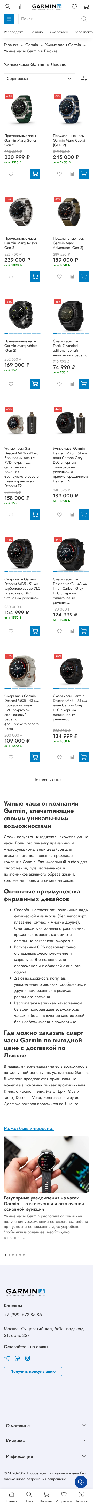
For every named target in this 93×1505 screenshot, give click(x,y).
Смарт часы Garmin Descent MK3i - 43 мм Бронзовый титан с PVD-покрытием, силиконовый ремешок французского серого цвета (21, 712)
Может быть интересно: (29, 1128)
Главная (11, 45)
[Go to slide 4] (22, 126)
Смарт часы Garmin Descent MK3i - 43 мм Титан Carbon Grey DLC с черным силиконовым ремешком (70, 591)
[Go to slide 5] (27, 126)
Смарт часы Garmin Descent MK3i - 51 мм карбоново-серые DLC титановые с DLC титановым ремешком (22, 588)
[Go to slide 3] (17, 126)
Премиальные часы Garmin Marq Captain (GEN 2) (70, 140)
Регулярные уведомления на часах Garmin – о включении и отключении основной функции (44, 1203)
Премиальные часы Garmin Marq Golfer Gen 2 (20, 140)
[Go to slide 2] (11, 126)
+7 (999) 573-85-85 (23, 1314)
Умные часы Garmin (63, 45)
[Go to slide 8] (87, 126)
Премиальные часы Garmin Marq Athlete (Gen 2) (20, 345)
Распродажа (14, 31)
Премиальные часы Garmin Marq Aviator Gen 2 (20, 243)
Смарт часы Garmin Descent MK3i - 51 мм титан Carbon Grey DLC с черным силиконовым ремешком (70, 707)
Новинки (37, 31)
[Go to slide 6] (32, 126)
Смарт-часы (59, 31)
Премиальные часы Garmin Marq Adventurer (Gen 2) (68, 243)
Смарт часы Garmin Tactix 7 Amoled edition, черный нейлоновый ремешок (71, 348)
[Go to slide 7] (38, 126)
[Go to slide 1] (7, 126)
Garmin (31, 45)
